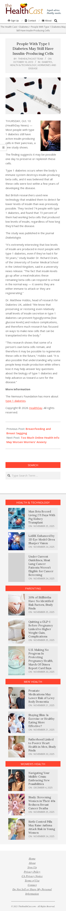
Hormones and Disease (42, 66)
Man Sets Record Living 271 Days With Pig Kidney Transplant (41, 517)
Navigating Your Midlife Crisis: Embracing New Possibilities (39, 778)
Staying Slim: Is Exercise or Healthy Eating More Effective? (41, 720)
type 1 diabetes (16, 401)
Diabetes (47, 62)
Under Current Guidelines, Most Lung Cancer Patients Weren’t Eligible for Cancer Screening (40, 566)
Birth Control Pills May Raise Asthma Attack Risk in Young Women (41, 827)
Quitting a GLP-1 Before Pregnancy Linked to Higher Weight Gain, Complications (40, 629)
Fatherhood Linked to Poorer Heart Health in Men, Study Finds (42, 745)
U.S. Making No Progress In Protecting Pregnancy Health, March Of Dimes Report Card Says (40, 659)
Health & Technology (23, 65)
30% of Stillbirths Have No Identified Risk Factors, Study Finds (40, 603)
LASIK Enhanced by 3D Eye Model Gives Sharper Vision (41, 539)
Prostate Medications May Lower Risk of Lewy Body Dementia (41, 696)
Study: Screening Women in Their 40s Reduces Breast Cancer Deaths (41, 803)
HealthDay (35, 408)
